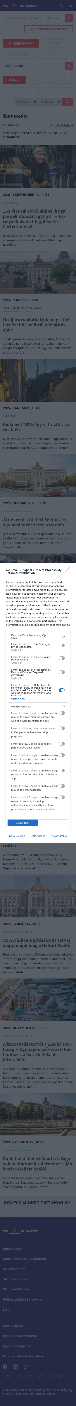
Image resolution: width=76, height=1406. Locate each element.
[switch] (62, 645)
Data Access (38, 835)
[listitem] (38, 636)
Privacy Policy (59, 835)
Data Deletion (17, 835)
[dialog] (38, 703)
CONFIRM (23, 822)
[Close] (68, 570)
